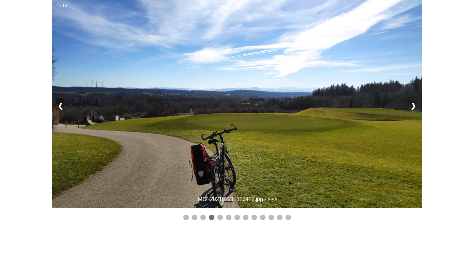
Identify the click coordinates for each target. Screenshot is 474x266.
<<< (273, 199)
